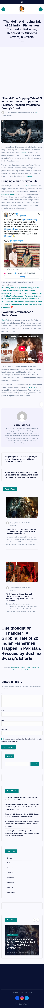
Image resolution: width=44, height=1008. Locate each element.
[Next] (37, 919)
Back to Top (23, 1004)
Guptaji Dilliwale (11, 112)
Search (9, 756)
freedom (29, 176)
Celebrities (11, 868)
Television (10, 877)
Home (22, 42)
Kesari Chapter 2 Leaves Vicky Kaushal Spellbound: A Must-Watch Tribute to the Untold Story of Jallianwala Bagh (22, 833)
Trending (10, 887)
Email (3, 720)
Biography (10, 858)
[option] (22, 940)
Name (3, 711)
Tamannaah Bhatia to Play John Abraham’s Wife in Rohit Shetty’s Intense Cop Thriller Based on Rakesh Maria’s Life (22, 807)
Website (4, 729)
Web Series (11, 892)
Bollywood (11, 863)
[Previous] (34, 919)
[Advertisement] (22, 74)
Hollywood (11, 872)
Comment (5, 694)
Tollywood (20, 112)
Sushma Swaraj (7, 194)
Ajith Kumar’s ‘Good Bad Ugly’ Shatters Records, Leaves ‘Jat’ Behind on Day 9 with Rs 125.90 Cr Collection (22, 823)
